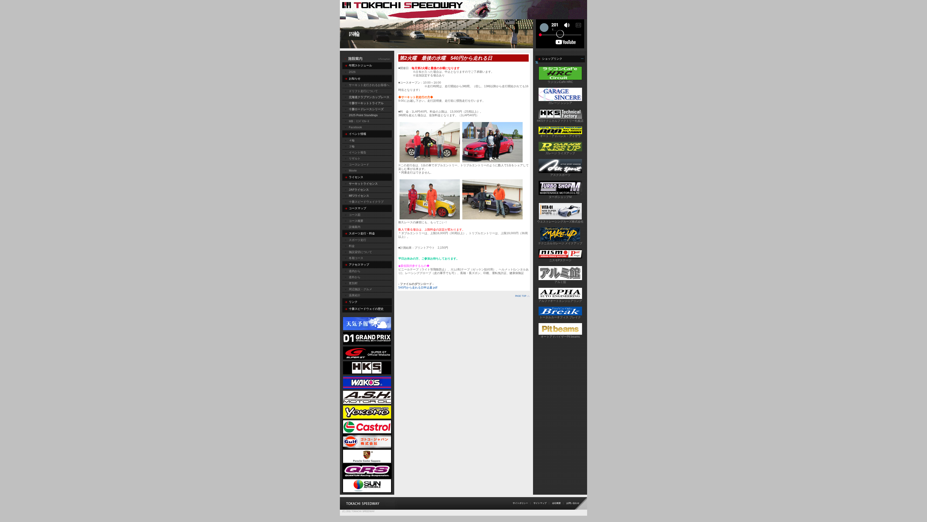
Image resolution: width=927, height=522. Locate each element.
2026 (352, 72)
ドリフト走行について (363, 91)
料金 (352, 246)
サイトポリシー (520, 503)
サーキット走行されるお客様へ (369, 85)
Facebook (355, 127)
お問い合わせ (572, 503)
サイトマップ (540, 503)
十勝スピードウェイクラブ (366, 201)
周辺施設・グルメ (360, 289)
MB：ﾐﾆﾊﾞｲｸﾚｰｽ (359, 121)
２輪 (352, 146)
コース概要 (356, 221)
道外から (354, 277)
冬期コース (356, 258)
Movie (353, 170)
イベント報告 (357, 152)
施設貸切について (360, 252)
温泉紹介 (354, 295)
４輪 (352, 140)
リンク (353, 302)
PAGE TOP (520, 296)
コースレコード (359, 164)
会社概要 (556, 503)
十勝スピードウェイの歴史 (366, 309)
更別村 (353, 283)
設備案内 (354, 227)
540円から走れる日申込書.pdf (417, 287)
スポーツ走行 (357, 240)
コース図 (354, 215)
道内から (354, 271)
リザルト (354, 158)
